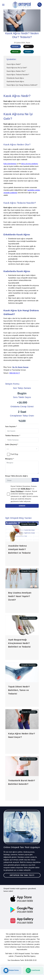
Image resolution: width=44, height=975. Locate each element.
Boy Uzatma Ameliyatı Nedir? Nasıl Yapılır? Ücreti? (19, 596)
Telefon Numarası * (12, 435)
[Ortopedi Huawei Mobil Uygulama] (22, 920)
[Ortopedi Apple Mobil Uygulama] (22, 899)
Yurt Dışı (14, 454)
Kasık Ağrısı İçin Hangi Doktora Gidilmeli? (22, 85)
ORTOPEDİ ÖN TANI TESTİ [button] (22, 875)
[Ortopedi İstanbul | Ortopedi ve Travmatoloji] (3, 5)
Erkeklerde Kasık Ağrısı (15, 78)
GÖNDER (22, 506)
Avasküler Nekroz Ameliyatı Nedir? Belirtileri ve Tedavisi (19, 549)
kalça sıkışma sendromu (29, 164)
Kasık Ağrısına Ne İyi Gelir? (17, 68)
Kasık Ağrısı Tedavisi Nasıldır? (18, 74)
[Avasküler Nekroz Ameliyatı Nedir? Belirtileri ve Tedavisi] (22, 531)
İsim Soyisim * (11, 426)
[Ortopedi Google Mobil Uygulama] (22, 909)
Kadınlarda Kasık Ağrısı (15, 81)
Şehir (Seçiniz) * (11, 444)
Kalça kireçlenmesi (10, 164)
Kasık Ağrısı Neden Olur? (16, 71)
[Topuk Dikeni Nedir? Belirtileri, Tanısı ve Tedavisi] (22, 672)
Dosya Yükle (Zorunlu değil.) (16, 476)
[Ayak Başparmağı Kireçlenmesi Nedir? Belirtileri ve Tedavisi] (22, 625)
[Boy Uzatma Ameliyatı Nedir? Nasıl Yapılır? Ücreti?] (22, 578)
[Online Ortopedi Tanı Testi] (22, 827)
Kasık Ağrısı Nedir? (14, 64)
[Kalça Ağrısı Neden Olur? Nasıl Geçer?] (22, 719)
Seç (35, 480)
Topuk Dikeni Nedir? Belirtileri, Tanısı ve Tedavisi (19, 690)
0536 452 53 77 (14, 373)
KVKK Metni (25, 489)
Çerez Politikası (17, 491)
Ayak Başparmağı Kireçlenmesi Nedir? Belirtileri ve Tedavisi (19, 643)
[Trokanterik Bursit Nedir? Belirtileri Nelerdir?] (22, 766)
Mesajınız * (9, 459)
